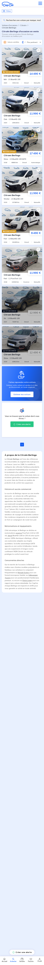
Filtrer (8, 11)
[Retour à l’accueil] (8, 4)
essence (19, 533)
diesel (10, 536)
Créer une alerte (24, 952)
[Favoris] (38, 50)
